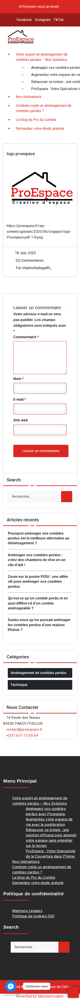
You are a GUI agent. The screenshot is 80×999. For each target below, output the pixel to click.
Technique (18, 685)
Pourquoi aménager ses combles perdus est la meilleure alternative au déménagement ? (38, 538)
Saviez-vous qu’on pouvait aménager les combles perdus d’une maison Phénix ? (39, 625)
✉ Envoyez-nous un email (39, 6)
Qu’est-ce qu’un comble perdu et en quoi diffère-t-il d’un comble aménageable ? (38, 603)
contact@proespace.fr (24, 729)
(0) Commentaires (29, 260)
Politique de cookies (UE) (33, 916)
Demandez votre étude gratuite (38, 883)
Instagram (42, 20)
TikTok (59, 20)
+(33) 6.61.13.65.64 (22, 735)
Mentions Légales (27, 911)
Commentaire (26, 337)
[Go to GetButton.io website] (11, 994)
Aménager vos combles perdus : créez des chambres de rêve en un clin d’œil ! (37, 560)
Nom (18, 379)
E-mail (19, 399)
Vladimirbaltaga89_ (37, 268)
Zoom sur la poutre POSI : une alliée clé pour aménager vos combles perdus (38, 581)
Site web (20, 420)
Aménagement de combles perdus (38, 673)
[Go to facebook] (10, 986)
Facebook (24, 20)
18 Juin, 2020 (25, 253)
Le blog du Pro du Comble (33, 877)
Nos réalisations (26, 862)
